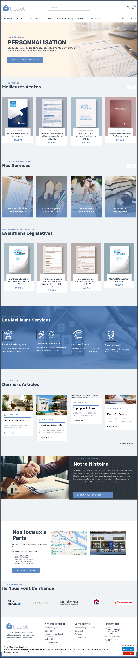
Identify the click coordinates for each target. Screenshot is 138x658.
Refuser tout (128, 653)
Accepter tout (128, 649)
